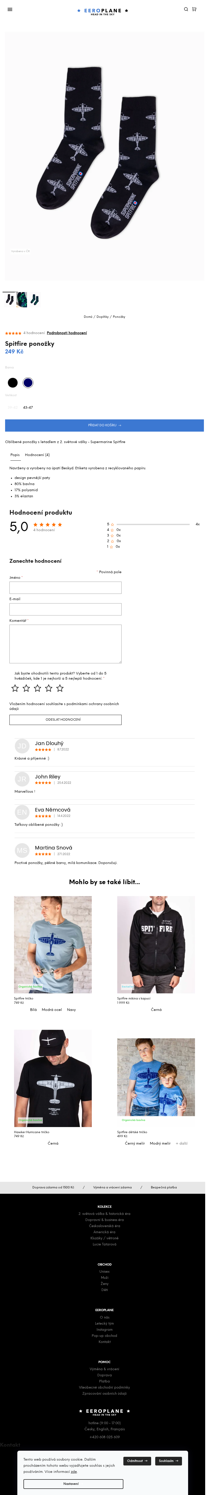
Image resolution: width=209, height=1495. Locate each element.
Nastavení (71, 1484)
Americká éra (104, 1232)
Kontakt (105, 1342)
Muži (104, 1278)
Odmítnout (135, 1461)
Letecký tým (104, 1323)
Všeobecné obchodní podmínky (104, 1387)
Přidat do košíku (102, 425)
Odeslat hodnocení (63, 719)
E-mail (14, 599)
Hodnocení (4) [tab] (37, 455)
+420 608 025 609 (104, 1437)
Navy (71, 1010)
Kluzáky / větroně (104, 1238)
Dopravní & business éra (104, 1220)
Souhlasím (166, 1461)
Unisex (104, 1271)
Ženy (105, 1284)
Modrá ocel (52, 1010)
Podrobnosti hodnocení (67, 333)
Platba (104, 1381)
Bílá (33, 1010)
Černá (156, 1010)
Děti (104, 1290)
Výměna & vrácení (104, 1369)
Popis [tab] (15, 455)
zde (74, 1472)
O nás (104, 1317)
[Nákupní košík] (196, 8)
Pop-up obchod (104, 1336)
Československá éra (104, 1226)
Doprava (104, 1375)
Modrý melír (160, 1144)
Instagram (105, 1330)
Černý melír (135, 1144)
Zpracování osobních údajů (104, 1393)
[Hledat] (188, 8)
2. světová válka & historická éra (104, 1214)
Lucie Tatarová (104, 1244)
